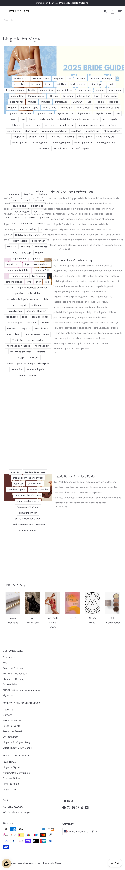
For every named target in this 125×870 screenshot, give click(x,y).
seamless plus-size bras (66, 492)
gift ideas (89, 208)
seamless (91, 229)
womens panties (80, 348)
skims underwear (85, 497)
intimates (58, 286)
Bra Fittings (9, 762)
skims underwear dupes (81, 234)
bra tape (107, 198)
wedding (67, 239)
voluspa (90, 338)
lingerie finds (111, 286)
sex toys (114, 322)
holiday (115, 275)
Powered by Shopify (52, 863)
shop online (61, 234)
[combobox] (62, 20)
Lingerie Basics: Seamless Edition (74, 476)
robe (103, 317)
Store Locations (12, 720)
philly (88, 312)
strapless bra (113, 234)
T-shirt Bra (56, 239)
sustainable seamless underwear (70, 502)
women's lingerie (113, 244)
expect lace (74, 270)
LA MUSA (72, 213)
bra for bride (95, 198)
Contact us (9, 657)
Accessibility (10, 684)
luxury (91, 224)
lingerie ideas (57, 219)
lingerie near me (103, 296)
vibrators (80, 338)
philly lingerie (99, 312)
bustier (76, 203)
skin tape (100, 234)
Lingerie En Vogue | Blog (16, 742)
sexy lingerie (71, 327)
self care (93, 322)
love (72, 224)
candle (99, 265)
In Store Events (11, 726)
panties (89, 307)
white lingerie (96, 244)
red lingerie (94, 317)
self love (104, 322)
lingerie (108, 213)
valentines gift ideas (63, 338)
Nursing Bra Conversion (16, 772)
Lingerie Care (10, 789)
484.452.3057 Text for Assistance (22, 690)
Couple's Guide (11, 778)
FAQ (5, 662)
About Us (8, 709)
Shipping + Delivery (14, 679)
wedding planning (67, 244)
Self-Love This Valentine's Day (72, 260)
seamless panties (108, 487)
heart (111, 208)
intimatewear (59, 213)
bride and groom (62, 203)
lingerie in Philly (86, 296)
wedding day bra (97, 239)
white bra (83, 244)
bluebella (81, 265)
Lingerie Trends (61, 224)
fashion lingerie (64, 208)
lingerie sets (59, 301)
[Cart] (112, 12)
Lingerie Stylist (11, 767)
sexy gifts (58, 327)
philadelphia (101, 224)
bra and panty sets (74, 481)
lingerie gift (59, 291)
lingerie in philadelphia (103, 219)
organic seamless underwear (68, 307)
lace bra (88, 213)
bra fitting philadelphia (75, 198)
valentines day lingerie (94, 332)
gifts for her (101, 208)
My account (9, 695)
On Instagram (10, 736)
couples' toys (60, 270)
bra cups (57, 198)
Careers (7, 715)
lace (80, 213)
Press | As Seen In (13, 731)
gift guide (78, 208)
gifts (78, 275)
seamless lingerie (62, 322)
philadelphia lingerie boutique (68, 312)
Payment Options (13, 668)
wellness (100, 338)
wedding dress (115, 239)
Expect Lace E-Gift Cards (17, 747)
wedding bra (80, 239)
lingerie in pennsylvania (77, 219)
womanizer (102, 343)
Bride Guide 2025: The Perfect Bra (64, 191)
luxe (84, 224)
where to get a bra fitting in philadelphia (74, 343)
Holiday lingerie (88, 281)
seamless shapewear (91, 492)
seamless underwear (64, 497)
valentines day (73, 332)
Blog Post (70, 265)
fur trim (103, 270)
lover (78, 224)
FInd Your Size (11, 783)
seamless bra (104, 229)
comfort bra (87, 203)
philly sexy (63, 229)
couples (108, 265)
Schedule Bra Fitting (78, 2)
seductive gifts (80, 322)
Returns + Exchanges (15, 673)
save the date (77, 229)
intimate (116, 281)
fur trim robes (115, 270)
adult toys (58, 265)
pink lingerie (59, 317)
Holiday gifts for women (65, 281)
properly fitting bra (77, 317)
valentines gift (114, 332)
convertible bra (103, 203)
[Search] (119, 20)
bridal (116, 198)
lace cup (98, 213)
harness (99, 275)
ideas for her (104, 281)
